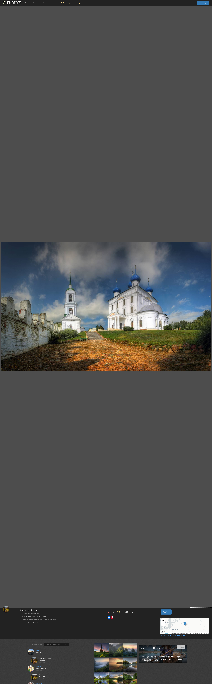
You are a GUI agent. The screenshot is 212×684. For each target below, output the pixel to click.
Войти (193, 3)
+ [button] (163, 620)
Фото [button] (27, 3)
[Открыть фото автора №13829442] (101, 679)
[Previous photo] (2, 297)
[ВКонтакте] (109, 617)
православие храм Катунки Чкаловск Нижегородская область (40, 619)
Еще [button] (55, 3)
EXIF (66, 644)
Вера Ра (38, 666)
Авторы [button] (36, 3)
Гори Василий (40, 683)
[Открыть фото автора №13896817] (101, 665)
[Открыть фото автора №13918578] (130, 650)
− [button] (163, 624)
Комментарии (36, 644)
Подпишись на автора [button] (166, 612)
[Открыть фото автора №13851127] (130, 665)
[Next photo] (210, 297)
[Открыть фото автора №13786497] (130, 679)
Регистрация (202, 3)
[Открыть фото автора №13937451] (116, 650)
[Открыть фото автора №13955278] (101, 650)
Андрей (38, 650)
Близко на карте (53, 644)
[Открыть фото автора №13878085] (116, 665)
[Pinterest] (112, 617)
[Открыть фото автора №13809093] (116, 679)
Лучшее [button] (46, 3)
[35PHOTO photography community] (12, 3)
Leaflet (166, 633)
